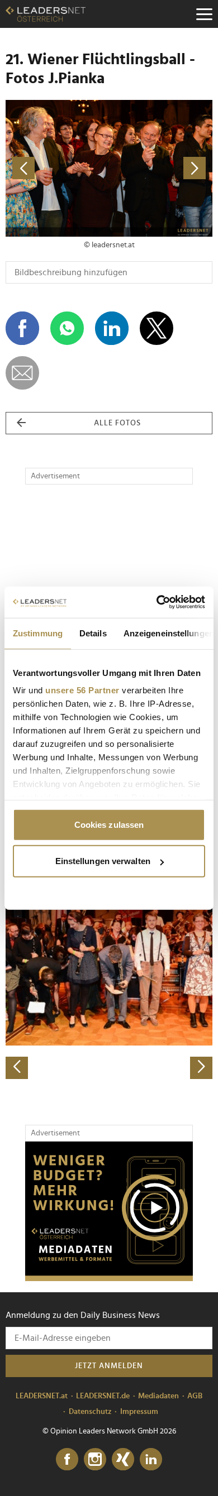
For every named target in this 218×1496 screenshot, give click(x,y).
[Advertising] (109, 1211)
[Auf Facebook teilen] (22, 328)
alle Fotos (117, 423)
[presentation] (17, 1068)
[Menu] (204, 14)
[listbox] (109, 977)
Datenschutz (90, 1412)
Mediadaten (158, 1396)
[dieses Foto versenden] (22, 373)
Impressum (139, 1412)
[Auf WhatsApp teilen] (67, 328)
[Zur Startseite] (46, 14)
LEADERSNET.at (42, 1396)
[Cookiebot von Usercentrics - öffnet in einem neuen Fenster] (156, 602)
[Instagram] (95, 1460)
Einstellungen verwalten (102, 861)
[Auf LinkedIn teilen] (112, 328)
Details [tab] (93, 632)
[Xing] (123, 1460)
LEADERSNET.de (103, 1396)
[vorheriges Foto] (57, 168)
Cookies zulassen (109, 824)
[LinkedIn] (151, 1460)
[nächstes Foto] (160, 168)
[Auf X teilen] (156, 328)
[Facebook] (67, 1460)
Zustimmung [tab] (38, 632)
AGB (194, 1396)
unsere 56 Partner (82, 690)
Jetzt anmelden (109, 1366)
